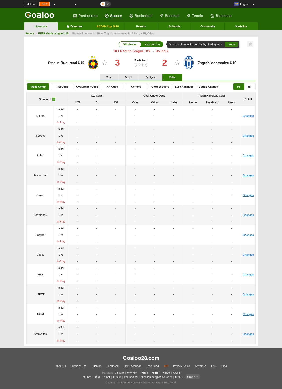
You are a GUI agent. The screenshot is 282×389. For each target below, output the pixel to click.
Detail (128, 77)
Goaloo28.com (141, 357)
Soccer (116, 15)
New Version (152, 44)
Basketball (143, 15)
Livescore (41, 26)
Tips (108, 77)
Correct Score (160, 87)
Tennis (197, 15)
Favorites (76, 26)
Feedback (113, 366)
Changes (248, 115)
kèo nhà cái (131, 377)
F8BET (155, 372)
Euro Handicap (184, 87)
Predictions (88, 15)
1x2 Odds (62, 87)
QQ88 (176, 372)
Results (141, 26)
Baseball (172, 15)
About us (60, 366)
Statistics (241, 26)
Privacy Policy (181, 366)
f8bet (107, 377)
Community (207, 26)
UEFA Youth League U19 (53, 33)
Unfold (191, 377)
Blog (224, 366)
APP (44, 4)
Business (224, 15)
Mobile (31, 4)
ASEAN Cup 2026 (108, 26)
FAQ (213, 366)
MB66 (144, 372)
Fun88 (117, 377)
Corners (136, 87)
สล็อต (97, 377)
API (166, 366)
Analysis (150, 77)
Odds (172, 77)
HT (250, 87)
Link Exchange (132, 366)
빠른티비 (132, 372)
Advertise (200, 366)
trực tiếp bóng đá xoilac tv (156, 377)
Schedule (174, 26)
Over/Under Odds (87, 87)
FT (238, 87)
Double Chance (208, 87)
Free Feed (153, 366)
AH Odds (112, 87)
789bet (87, 377)
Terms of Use (79, 366)
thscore (119, 372)
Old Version (130, 44)
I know (231, 44)
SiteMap (97, 366)
